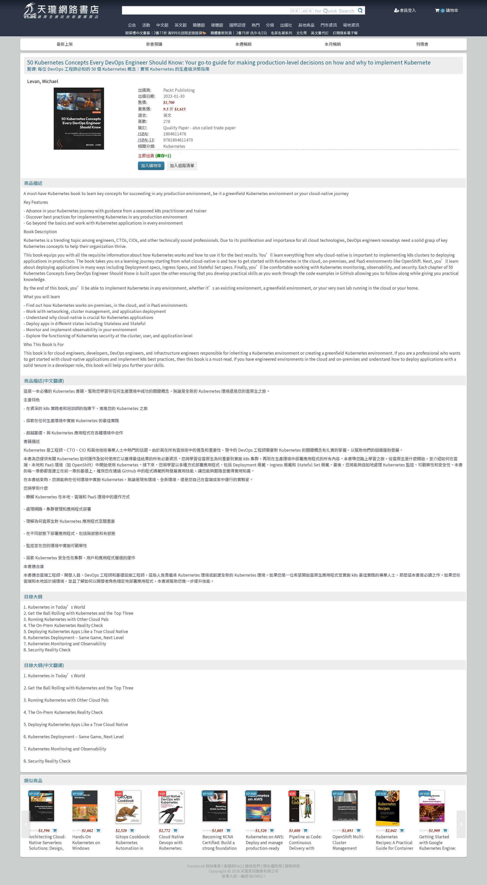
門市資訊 (329, 25)
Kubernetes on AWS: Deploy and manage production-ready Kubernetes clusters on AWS (265, 847)
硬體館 (217, 25)
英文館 (181, 25)
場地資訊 (351, 25)
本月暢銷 (333, 44)
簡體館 (199, 25)
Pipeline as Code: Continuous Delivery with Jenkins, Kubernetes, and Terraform (305, 850)
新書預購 (154, 44)
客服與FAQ (233, 865)
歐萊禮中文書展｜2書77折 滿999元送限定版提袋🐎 (165, 32)
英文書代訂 (320, 32)
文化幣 (301, 32)
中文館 (162, 25)
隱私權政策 (272, 865)
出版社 (286, 25)
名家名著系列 (281, 32)
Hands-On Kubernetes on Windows (86, 842)
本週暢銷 (243, 44)
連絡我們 (252, 865)
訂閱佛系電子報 (345, 32)
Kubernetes (174, 146)
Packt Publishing (179, 90)
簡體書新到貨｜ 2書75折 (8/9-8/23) (239, 32)
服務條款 (292, 865)
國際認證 (237, 25)
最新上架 (65, 44)
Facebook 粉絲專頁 (204, 865)
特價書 (422, 44)
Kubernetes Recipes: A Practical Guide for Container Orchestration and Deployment (394, 847)
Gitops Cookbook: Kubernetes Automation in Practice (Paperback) (133, 847)
